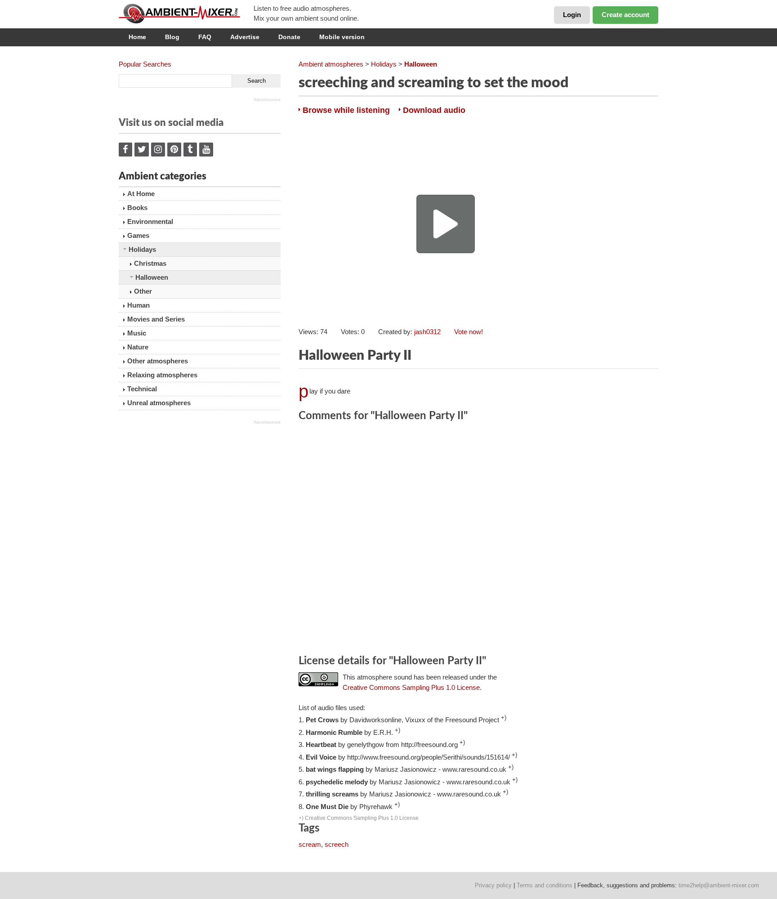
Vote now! (468, 331)
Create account (625, 14)
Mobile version (342, 36)
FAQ (204, 36)
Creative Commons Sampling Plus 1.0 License (411, 687)
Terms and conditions (544, 885)
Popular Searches (145, 64)
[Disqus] (478, 539)
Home (137, 36)
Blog (172, 36)
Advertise (244, 36)
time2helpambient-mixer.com (719, 885)
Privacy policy (493, 885)
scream (310, 844)
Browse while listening (346, 110)
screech (336, 844)
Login (572, 14)
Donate (289, 36)
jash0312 (427, 331)
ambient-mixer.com (186, 13)
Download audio (434, 110)
